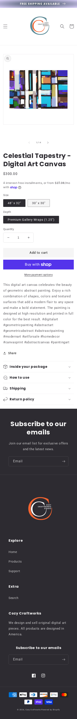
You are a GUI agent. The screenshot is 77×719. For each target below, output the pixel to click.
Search (14, 598)
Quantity (8, 229)
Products (15, 561)
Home (13, 552)
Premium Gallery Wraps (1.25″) (31, 219)
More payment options (38, 274)
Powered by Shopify (50, 710)
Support (14, 571)
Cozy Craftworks (33, 710)
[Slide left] (29, 142)
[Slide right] (48, 142)
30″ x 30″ (38, 203)
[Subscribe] (63, 461)
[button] (5, 26)
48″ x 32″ (14, 203)
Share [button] (12, 353)
